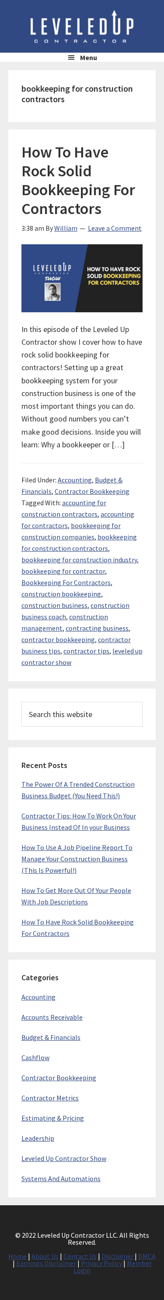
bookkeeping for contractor (63, 571)
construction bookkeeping (61, 593)
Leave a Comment (115, 228)
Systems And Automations (61, 1178)
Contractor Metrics (50, 1097)
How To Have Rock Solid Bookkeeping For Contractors (78, 180)
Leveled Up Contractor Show (63, 1158)
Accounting (75, 479)
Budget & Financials (50, 1037)
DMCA (147, 1256)
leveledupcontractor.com (82, 26)
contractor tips (86, 650)
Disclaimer (117, 1256)
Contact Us (80, 1256)
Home (17, 1256)
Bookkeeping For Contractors (66, 582)
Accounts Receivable (52, 1017)
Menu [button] (88, 57)
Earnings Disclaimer (46, 1263)
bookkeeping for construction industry (79, 559)
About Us (45, 1256)
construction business (54, 605)
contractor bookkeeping (58, 639)
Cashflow (35, 1057)
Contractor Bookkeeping (92, 491)
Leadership (37, 1138)
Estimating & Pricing (52, 1118)
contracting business (97, 628)
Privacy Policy (101, 1263)
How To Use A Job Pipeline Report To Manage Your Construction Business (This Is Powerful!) (77, 859)
